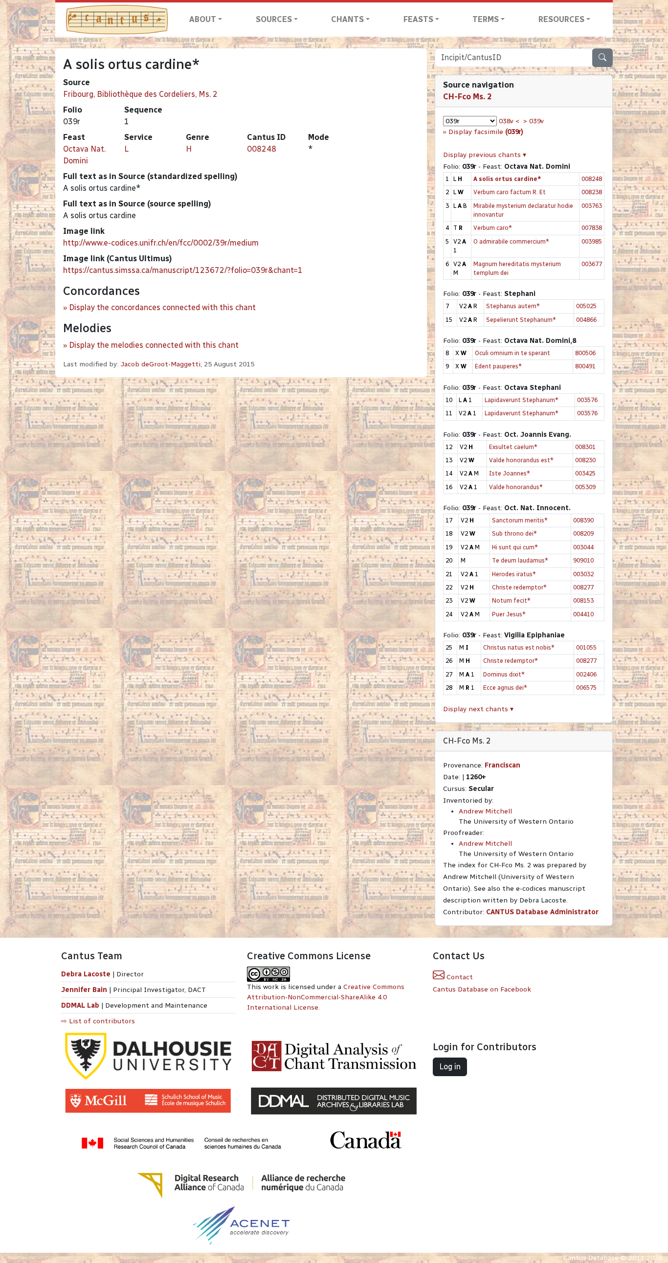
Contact (459, 977)
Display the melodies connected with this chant (154, 345)
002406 (586, 674)
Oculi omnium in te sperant (512, 353)
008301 (585, 447)
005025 (586, 306)
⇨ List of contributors (98, 1021)
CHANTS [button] (347, 19)
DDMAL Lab (80, 1005)
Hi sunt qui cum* (515, 547)
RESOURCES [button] (561, 19)
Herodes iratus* (514, 574)
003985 (591, 241)
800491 (585, 366)
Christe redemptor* (519, 587)
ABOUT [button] (202, 19)
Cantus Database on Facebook (482, 989)
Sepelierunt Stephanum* (521, 319)
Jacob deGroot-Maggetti (160, 364)
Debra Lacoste (86, 974)
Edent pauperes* (498, 366)
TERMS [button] (485, 19)
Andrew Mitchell (485, 811)
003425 (585, 473)
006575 (586, 687)
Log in (450, 1066)
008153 (583, 600)
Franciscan (502, 765)
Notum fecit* (511, 600)
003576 (587, 400)
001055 (586, 647)
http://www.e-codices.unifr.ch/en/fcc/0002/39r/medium (161, 243)
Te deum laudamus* (520, 560)
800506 (585, 353)
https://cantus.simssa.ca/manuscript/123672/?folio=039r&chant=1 (183, 270)
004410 (583, 614)
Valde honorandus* (516, 487)
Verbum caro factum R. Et (509, 192)
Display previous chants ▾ (484, 155)
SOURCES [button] (274, 19)
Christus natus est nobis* (519, 647)
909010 (583, 560)
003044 (583, 547)
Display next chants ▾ (478, 709)
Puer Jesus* (509, 614)
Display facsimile (485, 132)
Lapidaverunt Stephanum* (521, 400)
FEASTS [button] (418, 19)
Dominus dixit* (504, 674)
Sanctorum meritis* (520, 520)
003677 (591, 264)
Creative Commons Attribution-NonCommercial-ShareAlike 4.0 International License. (325, 997)
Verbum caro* (492, 227)
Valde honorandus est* (521, 460)
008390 (583, 520)
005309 (585, 487)
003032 (583, 574)
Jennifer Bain (85, 990)
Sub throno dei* (514, 533)
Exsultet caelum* (513, 447)
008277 (583, 587)
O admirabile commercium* (511, 241)
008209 (583, 533)
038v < (509, 121)
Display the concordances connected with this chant (162, 307)
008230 (585, 460)
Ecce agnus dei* (505, 687)
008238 (591, 192)
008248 (261, 149)
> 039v (533, 121)
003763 (591, 205)
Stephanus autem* (513, 306)
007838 (591, 227)
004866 (586, 319)
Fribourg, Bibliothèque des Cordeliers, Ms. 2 (140, 94)
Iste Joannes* (509, 473)
